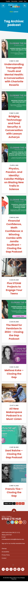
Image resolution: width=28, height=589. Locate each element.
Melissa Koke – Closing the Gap (14, 374)
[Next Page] (23, 503)
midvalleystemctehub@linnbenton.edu (13, 539)
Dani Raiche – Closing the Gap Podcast (14, 454)
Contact (21, 1)
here (23, 543)
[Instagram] (11, 569)
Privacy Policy (6, 555)
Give (25, 1)
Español (8, 1)
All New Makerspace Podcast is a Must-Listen (14, 414)
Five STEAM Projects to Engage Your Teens (14, 288)
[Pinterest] (22, 569)
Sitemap (4, 548)
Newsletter (14, 1)
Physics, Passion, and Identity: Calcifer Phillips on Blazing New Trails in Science (14, 179)
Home (11, 11)
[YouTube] (14, 569)
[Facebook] (3, 569)
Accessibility (5, 551)
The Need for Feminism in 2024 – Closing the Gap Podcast (14, 332)
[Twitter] (7, 569)
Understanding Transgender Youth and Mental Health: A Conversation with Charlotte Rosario (14, 74)
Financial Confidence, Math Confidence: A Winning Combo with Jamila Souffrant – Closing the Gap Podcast (14, 236)
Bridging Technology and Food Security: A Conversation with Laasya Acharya (14, 127)
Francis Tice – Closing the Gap (14, 492)
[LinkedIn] (18, 569)
